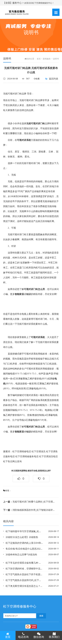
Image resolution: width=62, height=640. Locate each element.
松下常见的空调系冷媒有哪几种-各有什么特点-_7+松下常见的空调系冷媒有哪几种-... (24, 562)
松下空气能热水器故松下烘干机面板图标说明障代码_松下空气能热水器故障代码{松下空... (24, 574)
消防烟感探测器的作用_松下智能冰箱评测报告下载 (30, 509)
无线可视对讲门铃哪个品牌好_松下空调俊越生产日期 (30, 501)
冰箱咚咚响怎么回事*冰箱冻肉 (21, 554)
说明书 (56, 59)
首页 (39, 59)
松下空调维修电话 (21, 451)
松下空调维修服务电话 (27, 456)
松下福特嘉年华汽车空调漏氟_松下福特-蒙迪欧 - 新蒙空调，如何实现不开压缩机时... (24, 531)
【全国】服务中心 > (13, 2)
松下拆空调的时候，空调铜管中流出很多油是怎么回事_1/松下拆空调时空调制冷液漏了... (24, 568)
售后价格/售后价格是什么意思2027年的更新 (24, 548)
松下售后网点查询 (12, 461)
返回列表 (53, 78)
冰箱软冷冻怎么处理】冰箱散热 (22, 537)
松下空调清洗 (38, 451)
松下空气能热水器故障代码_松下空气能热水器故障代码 (24, 580)
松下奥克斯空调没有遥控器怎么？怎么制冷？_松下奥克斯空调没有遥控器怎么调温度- (24, 585)
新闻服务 (47, 59)
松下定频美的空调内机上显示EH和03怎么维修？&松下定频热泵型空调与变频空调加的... (24, 542)
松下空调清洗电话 (48, 456)
